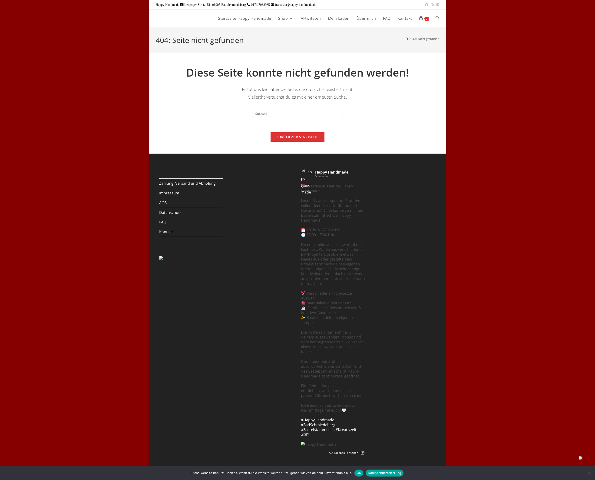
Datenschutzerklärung (384, 473)
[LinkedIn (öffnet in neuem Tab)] (437, 5)
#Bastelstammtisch (318, 429)
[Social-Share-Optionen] (362, 453)
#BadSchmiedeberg (318, 424)
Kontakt (166, 231)
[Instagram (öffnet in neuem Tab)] (432, 5)
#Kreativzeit (346, 429)
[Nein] (589, 473)
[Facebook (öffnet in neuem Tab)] (426, 5)
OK (359, 473)
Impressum (169, 193)
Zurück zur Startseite (297, 137)
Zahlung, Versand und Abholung (187, 183)
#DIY (305, 434)
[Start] (406, 39)
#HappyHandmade (317, 419)
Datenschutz (170, 212)
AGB (163, 202)
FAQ (162, 222)
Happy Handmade (331, 172)
